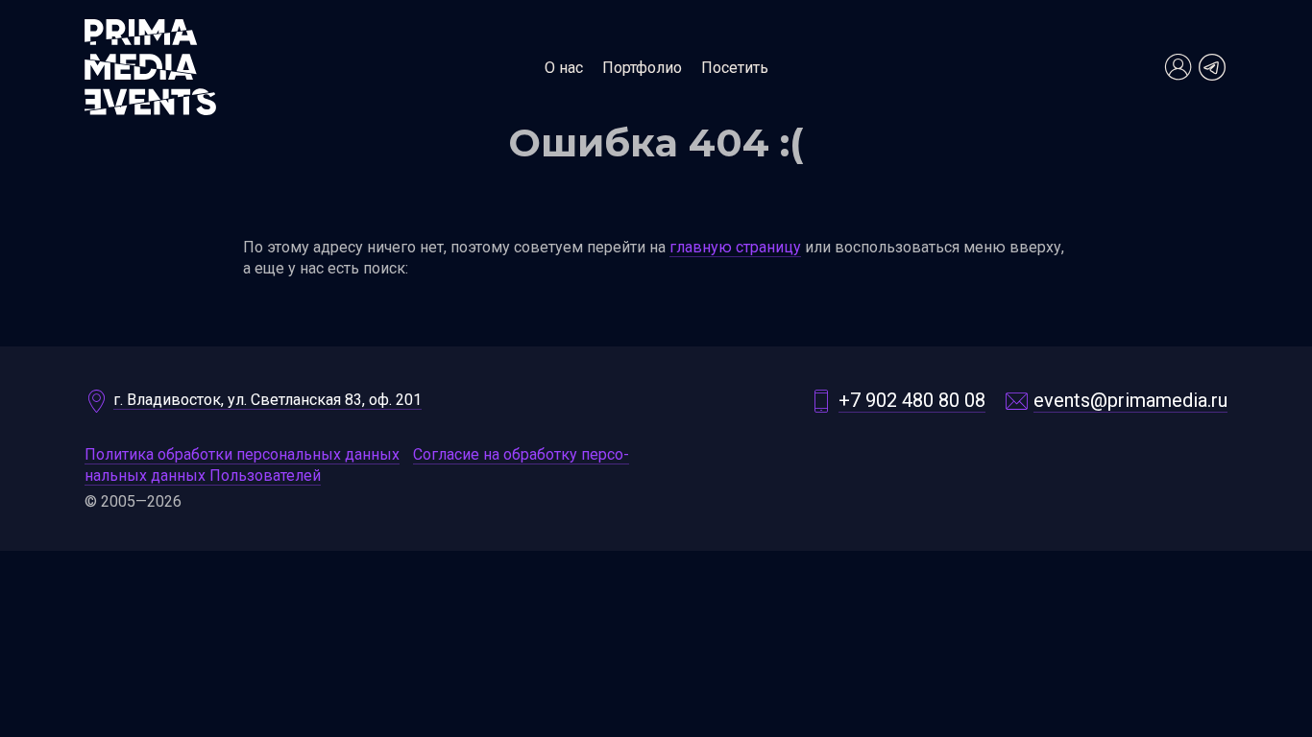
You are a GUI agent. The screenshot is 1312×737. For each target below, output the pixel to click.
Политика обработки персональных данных (242, 454)
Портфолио (642, 68)
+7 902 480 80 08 (911, 400)
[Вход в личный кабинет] (1177, 67)
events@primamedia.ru (1130, 400)
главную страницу (735, 247)
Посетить (734, 68)
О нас (564, 68)
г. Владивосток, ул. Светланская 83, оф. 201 (267, 400)
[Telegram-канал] (1212, 67)
